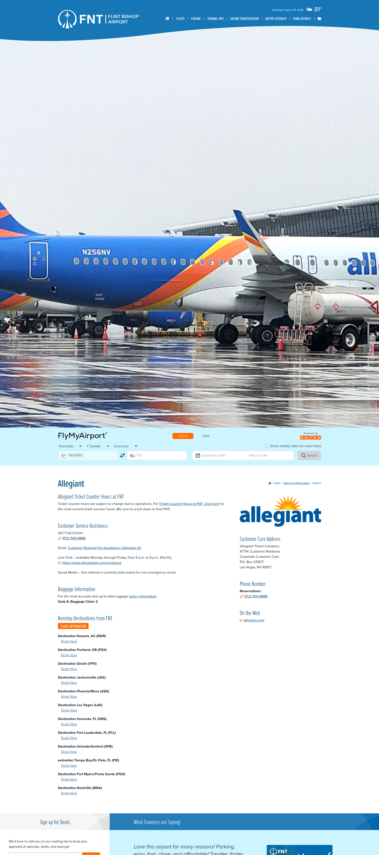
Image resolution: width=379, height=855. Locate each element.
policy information (143, 596)
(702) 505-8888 (74, 538)
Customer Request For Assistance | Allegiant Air (104, 547)
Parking (196, 18)
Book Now (69, 641)
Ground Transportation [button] (244, 18)
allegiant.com (254, 620)
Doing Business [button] (302, 18)
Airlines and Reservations (296, 483)
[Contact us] (319, 18)
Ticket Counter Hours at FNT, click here (189, 503)
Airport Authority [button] (276, 18)
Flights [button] (180, 18)
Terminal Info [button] (215, 18)
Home (167, 18)
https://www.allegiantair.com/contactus (91, 562)
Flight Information (73, 626)
